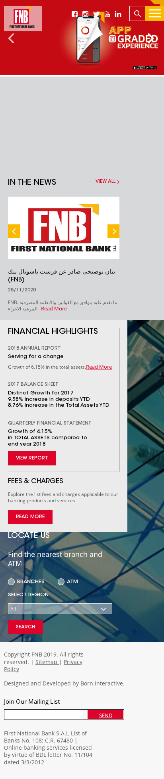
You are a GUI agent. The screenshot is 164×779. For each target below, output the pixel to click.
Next (113, 231)
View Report (32, 458)
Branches (31, 581)
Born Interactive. (102, 683)
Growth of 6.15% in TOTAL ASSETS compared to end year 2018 (47, 437)
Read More (54, 308)
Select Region (28, 594)
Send (105, 715)
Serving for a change (36, 356)
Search (25, 627)
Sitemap (47, 662)
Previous (14, 231)
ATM (72, 581)
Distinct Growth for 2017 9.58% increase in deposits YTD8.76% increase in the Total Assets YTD (58, 399)
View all (105, 181)
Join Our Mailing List (32, 701)
